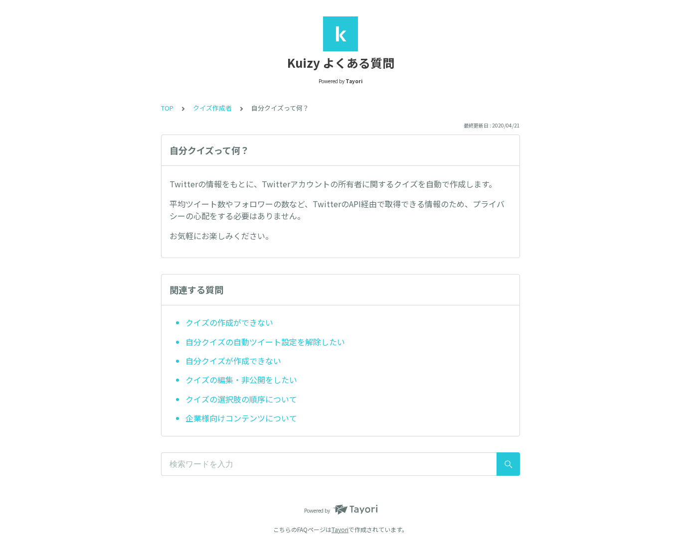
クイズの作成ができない (229, 322)
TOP (167, 108)
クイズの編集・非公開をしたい (241, 380)
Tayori (340, 529)
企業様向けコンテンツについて (241, 418)
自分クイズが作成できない (233, 361)
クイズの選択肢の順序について (241, 399)
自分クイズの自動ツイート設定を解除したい (265, 342)
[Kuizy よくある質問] (340, 33)
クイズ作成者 (212, 108)
